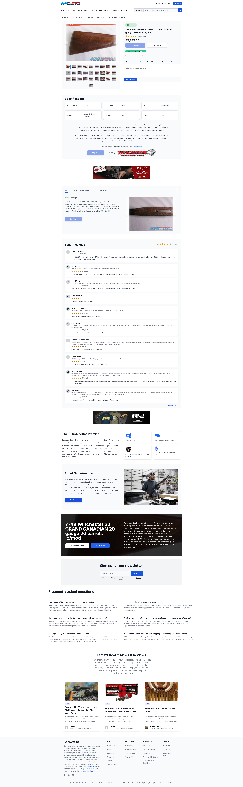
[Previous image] (66, 42)
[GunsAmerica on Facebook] (65, 775)
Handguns (111, 746)
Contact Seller (131, 79)
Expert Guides (104, 10)
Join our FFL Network (151, 757)
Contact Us (167, 749)
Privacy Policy (148, 783)
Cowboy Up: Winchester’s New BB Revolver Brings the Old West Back (81, 710)
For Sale (137, 10)
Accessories (76, 17)
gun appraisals (89, 766)
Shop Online (65, 10)
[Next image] (116, 42)
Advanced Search (131, 749)
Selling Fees (147, 753)
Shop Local (76, 10)
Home (66, 17)
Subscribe (136, 573)
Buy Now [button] (136, 45)
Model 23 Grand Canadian (116, 17)
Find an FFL (129, 757)
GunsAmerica (72, 741)
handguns (95, 605)
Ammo (109, 761)
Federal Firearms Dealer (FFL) (87, 623)
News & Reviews (89, 10)
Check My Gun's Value (120, 10)
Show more (138, 146)
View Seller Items (171, 62)
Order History (130, 753)
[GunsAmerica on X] (69, 775)
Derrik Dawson (141, 62)
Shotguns (110, 753)
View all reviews (172, 405)
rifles (101, 605)
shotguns (107, 605)
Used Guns (111, 757)
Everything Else (88, 17)
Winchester (100, 17)
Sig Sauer (107, 608)
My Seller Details (149, 749)
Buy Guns (73, 500)
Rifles (109, 749)
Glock (100, 608)
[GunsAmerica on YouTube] (73, 775)
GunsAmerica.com (84, 783)
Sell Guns (177, 3)
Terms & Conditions (160, 783)
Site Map (170, 783)
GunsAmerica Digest (86, 771)
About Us (166, 759)
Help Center (167, 746)
